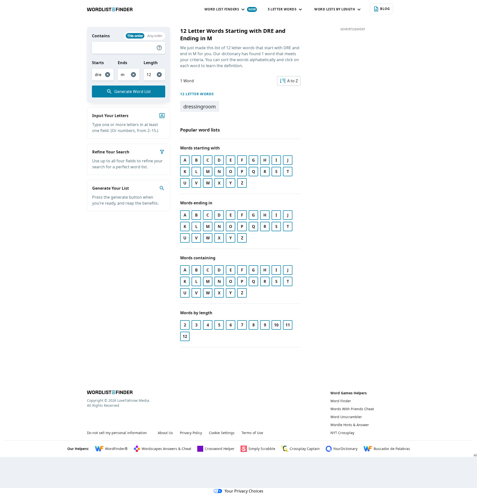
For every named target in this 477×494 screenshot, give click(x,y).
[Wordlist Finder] (109, 392)
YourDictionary (345, 448)
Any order (154, 35)
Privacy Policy (191, 432)
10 (276, 325)
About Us (165, 432)
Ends (122, 62)
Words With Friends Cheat (352, 408)
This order (135, 35)
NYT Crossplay (342, 432)
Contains (101, 36)
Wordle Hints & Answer (349, 424)
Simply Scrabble (261, 448)
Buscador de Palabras (392, 448)
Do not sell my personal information (117, 432)
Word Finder (340, 401)
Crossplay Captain (305, 448)
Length (151, 62)
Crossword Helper (220, 448)
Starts (98, 62)
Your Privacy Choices (244, 491)
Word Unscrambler (346, 416)
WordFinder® (116, 448)
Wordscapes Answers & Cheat (166, 448)
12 (185, 336)
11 (287, 325)
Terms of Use (252, 432)
